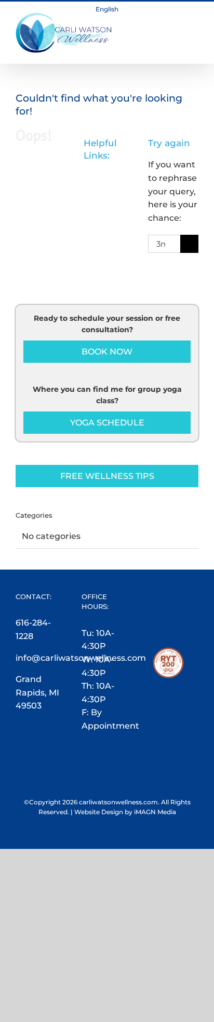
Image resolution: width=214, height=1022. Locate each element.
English (107, 9)
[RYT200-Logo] (168, 654)
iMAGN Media (155, 812)
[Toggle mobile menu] (194, 17)
